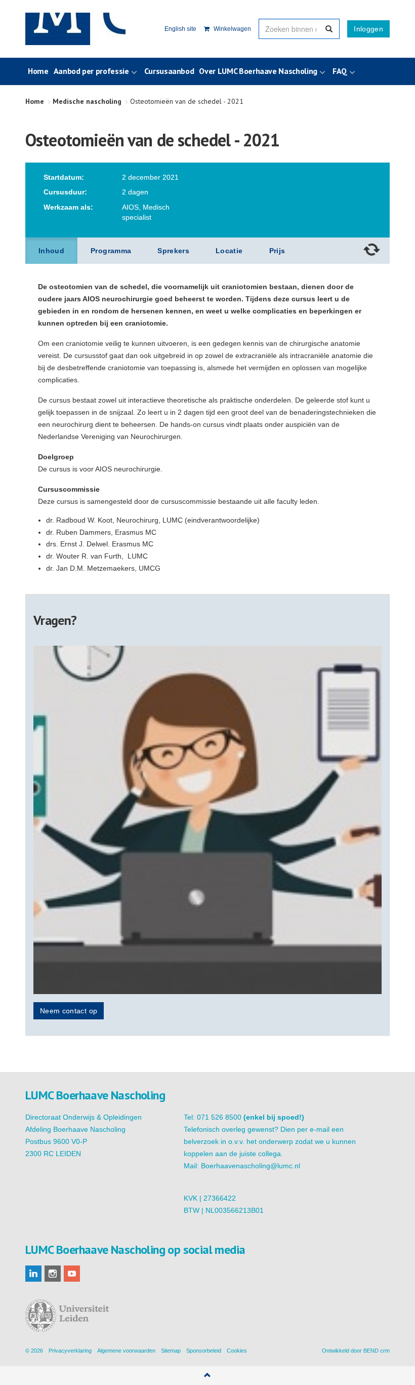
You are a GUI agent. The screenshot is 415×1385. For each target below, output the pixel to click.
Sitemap (171, 1351)
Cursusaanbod (169, 71)
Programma (111, 251)
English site (180, 28)
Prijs (277, 251)
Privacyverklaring (70, 1351)
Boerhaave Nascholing (75, 29)
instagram (53, 1273)
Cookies (237, 1351)
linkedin (33, 1273)
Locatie (229, 251)
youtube (72, 1273)
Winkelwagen (231, 29)
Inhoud (51, 251)
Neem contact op (68, 1011)
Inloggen (368, 29)
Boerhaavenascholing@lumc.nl (250, 1166)
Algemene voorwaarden (126, 1351)
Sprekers (173, 251)
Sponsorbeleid (203, 1351)
